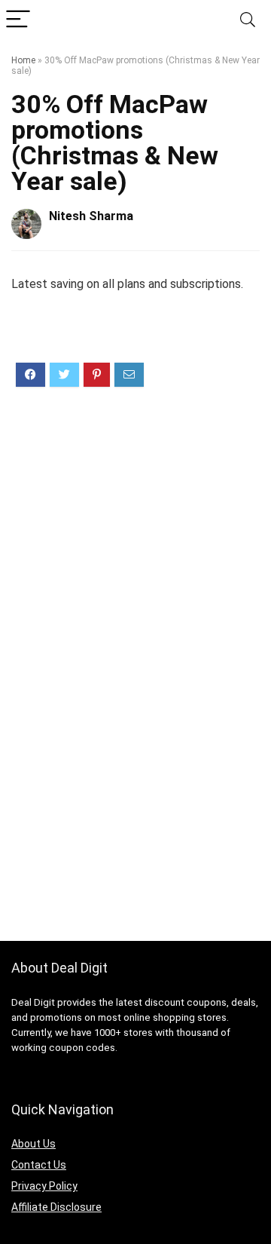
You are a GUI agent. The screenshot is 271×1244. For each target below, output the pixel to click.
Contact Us (38, 1165)
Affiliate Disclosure (56, 1207)
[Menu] (18, 20)
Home (23, 60)
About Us (33, 1144)
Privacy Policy (44, 1186)
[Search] (248, 20)
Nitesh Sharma (91, 216)
